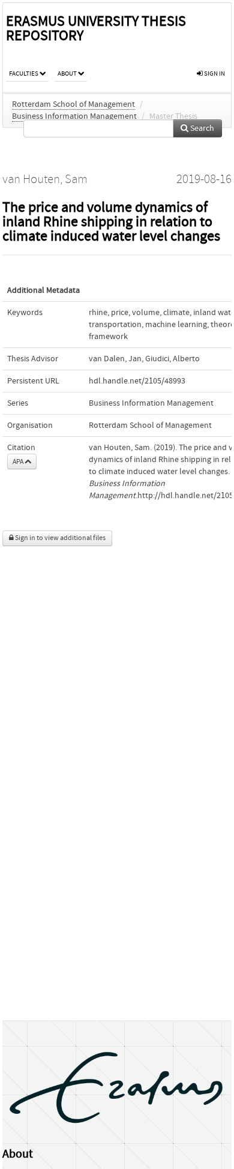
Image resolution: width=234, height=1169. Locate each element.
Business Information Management (74, 116)
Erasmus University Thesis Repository (96, 28)
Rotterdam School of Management (73, 104)
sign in (214, 73)
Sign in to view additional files (60, 538)
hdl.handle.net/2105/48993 (137, 381)
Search (201, 128)
